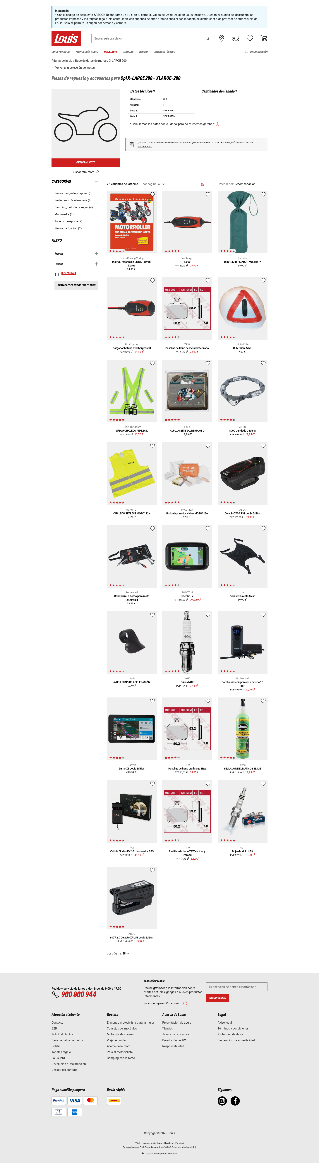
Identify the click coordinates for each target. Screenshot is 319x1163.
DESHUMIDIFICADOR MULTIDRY (242, 261)
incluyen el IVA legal (164, 1143)
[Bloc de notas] (249, 38)
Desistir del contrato (65, 1070)
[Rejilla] (203, 184)
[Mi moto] (235, 38)
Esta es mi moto (85, 162)
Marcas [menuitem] (128, 52)
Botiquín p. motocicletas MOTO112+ (187, 513)
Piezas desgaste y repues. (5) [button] (73, 193)
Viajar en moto (116, 1040)
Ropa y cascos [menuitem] (61, 52)
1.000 (187, 261)
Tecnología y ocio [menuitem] (87, 52)
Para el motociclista (120, 1052)
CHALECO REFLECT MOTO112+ (131, 513)
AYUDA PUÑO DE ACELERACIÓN (131, 682)
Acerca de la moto (118, 1046)
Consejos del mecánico (122, 1028)
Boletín (56, 1046)
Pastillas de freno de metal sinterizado (187, 348)
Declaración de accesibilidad (236, 1040)
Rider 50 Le (187, 596)
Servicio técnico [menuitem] (164, 52)
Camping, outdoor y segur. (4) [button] (73, 207)
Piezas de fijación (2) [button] (68, 228)
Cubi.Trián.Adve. (242, 348)
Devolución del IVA (174, 1040)
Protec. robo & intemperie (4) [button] (73, 200)
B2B (54, 1028)
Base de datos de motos (67, 1040)
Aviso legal (225, 1022)
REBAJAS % (69, 273)
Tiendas (167, 1028)
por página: (150, 184)
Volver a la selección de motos (74, 67)
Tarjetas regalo (61, 1052)
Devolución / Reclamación (69, 1064)
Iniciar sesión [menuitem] (258, 52)
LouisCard (58, 1058)
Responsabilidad (173, 1046)
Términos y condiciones (233, 1028)
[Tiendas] (221, 38)
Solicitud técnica (62, 1034)
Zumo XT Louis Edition (132, 768)
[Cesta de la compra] (263, 38)
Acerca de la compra (175, 1034)
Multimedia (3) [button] (64, 214)
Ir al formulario (145, 146)
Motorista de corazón (121, 1034)
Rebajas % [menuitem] (110, 52)
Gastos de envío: (131, 1147)
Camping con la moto (121, 1058)
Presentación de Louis (176, 1022)
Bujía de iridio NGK (242, 851)
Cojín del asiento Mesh (242, 596)
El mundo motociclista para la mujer (130, 1022)
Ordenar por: (226, 184)
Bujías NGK (187, 682)
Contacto (57, 1022)
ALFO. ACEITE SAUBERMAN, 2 (187, 430)
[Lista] (209, 184)
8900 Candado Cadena (242, 430)
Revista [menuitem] (143, 52)
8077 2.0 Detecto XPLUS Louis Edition (131, 937)
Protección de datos (230, 1034)
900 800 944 (78, 995)
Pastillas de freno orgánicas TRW (187, 768)
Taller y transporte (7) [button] (68, 221)
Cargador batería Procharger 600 (132, 348)
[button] (207, 38)
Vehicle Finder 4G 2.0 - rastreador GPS (132, 851)
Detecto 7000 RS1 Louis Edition (242, 513)
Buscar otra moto (83, 172)
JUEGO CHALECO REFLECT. (132, 430)
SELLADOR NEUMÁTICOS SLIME (242, 768)
